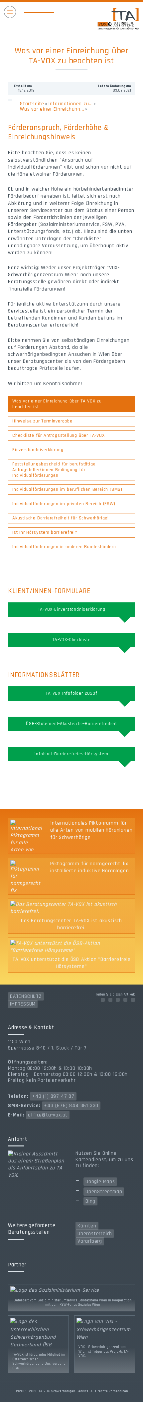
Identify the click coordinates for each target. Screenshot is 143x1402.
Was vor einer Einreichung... (52, 109)
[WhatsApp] (133, 1000)
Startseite (32, 104)
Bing (90, 1201)
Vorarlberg (89, 1241)
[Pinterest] (125, 1000)
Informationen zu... (71, 104)
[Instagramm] (118, 1000)
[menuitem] (71, 404)
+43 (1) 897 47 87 (53, 1096)
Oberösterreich (94, 1233)
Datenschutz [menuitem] (26, 996)
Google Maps (100, 1181)
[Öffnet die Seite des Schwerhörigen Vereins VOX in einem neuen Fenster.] (104, 1329)
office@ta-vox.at (48, 1115)
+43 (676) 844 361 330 (71, 1105)
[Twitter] (110, 1000)
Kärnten (86, 1226)
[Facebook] (103, 1000)
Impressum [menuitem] (23, 1004)
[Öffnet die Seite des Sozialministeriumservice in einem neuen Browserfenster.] (71, 1290)
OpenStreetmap (103, 1191)
